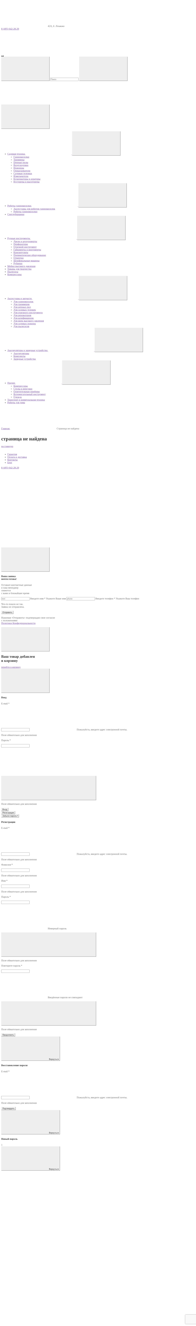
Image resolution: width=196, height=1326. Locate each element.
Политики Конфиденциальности (18, 623)
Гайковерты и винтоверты (27, 249)
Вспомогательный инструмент (29, 394)
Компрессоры (20, 386)
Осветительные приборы (26, 391)
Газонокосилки (21, 157)
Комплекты (19, 356)
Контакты (12, 459)
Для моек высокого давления (28, 321)
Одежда (17, 397)
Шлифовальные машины (26, 260)
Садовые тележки (22, 173)
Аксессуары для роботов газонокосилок (34, 209)
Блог (9, 462)
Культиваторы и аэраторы (26, 179)
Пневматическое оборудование (29, 255)
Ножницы (18, 168)
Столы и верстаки (22, 388)
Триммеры (18, 159)
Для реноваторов (22, 315)
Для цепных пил (22, 307)
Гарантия (12, 454)
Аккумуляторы (21, 353)
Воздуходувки (20, 165)
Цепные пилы (20, 162)
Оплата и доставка (17, 457)
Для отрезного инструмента (28, 312)
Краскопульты (20, 252)
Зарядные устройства (24, 359)
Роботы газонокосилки (25, 211)
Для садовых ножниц (24, 323)
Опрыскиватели (21, 170)
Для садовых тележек (24, 310)
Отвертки (18, 258)
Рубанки (17, 263)
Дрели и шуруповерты (25, 241)
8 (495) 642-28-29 (10, 29)
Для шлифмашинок (23, 318)
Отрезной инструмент (25, 247)
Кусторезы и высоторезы (26, 181)
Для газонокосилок (23, 301)
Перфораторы (20, 244)
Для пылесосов (21, 326)
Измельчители (20, 176)
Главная (5, 428)
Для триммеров (21, 304)
